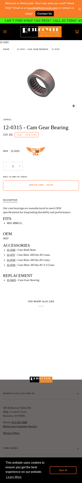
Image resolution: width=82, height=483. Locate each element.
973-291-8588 (19, 422)
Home (6, 49)
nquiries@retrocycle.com (43, 7)
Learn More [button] (14, 477)
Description (10, 200)
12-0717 (11, 255)
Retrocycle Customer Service (20, 426)
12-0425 (11, 280)
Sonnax (7, 120)
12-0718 (11, 260)
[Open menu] (8, 31)
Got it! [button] (63, 470)
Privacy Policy (11, 433)
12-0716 (11, 265)
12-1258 (11, 250)
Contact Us (44, 13)
